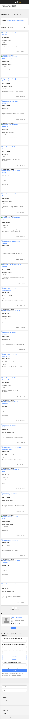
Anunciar (4, 707)
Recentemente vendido (18, 20)
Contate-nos (5, 704)
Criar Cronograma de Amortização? (10, 668)
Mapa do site (5, 710)
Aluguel (9, 20)
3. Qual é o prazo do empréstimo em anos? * (13, 650)
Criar (14, 670)
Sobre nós (4, 697)
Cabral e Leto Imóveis (11, 5)
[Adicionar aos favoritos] (26, 52)
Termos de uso (5, 700)
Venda (4, 20)
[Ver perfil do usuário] (6, 620)
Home (3, 5)
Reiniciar (14, 659)
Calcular (15, 656)
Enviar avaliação (21, 628)
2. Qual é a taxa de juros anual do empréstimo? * (14, 644)
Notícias (4, 713)
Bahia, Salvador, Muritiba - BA (10, 540)
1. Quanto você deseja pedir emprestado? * (12, 638)
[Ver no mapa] (27, 18)
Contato (13, 628)
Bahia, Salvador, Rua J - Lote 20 (11, 310)
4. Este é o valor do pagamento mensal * (12, 662)
